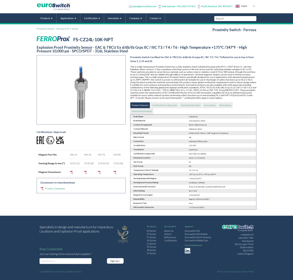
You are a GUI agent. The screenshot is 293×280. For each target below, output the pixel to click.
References (170, 237)
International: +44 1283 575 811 (179, 6)
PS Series (151, 246)
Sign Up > (115, 260)
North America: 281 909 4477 (216, 6)
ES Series (151, 230)
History (168, 234)
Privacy (220, 271)
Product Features (140, 105)
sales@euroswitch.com (144, 6)
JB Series (151, 250)
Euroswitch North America (198, 237)
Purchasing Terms (232, 271)
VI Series (151, 253)
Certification (170, 240)
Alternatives (225, 105)
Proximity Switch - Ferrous (50, 28)
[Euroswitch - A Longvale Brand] (237, 228)
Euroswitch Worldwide (196, 234)
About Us (169, 230)
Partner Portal (247, 271)
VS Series (151, 240)
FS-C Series (72, 28)
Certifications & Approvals (164, 105)
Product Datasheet (55, 188)
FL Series (151, 237)
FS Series (151, 234)
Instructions (210, 105)
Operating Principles (190, 105)
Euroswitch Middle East (196, 240)
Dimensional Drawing (142, 111)
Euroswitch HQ (192, 230)
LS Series (151, 243)
